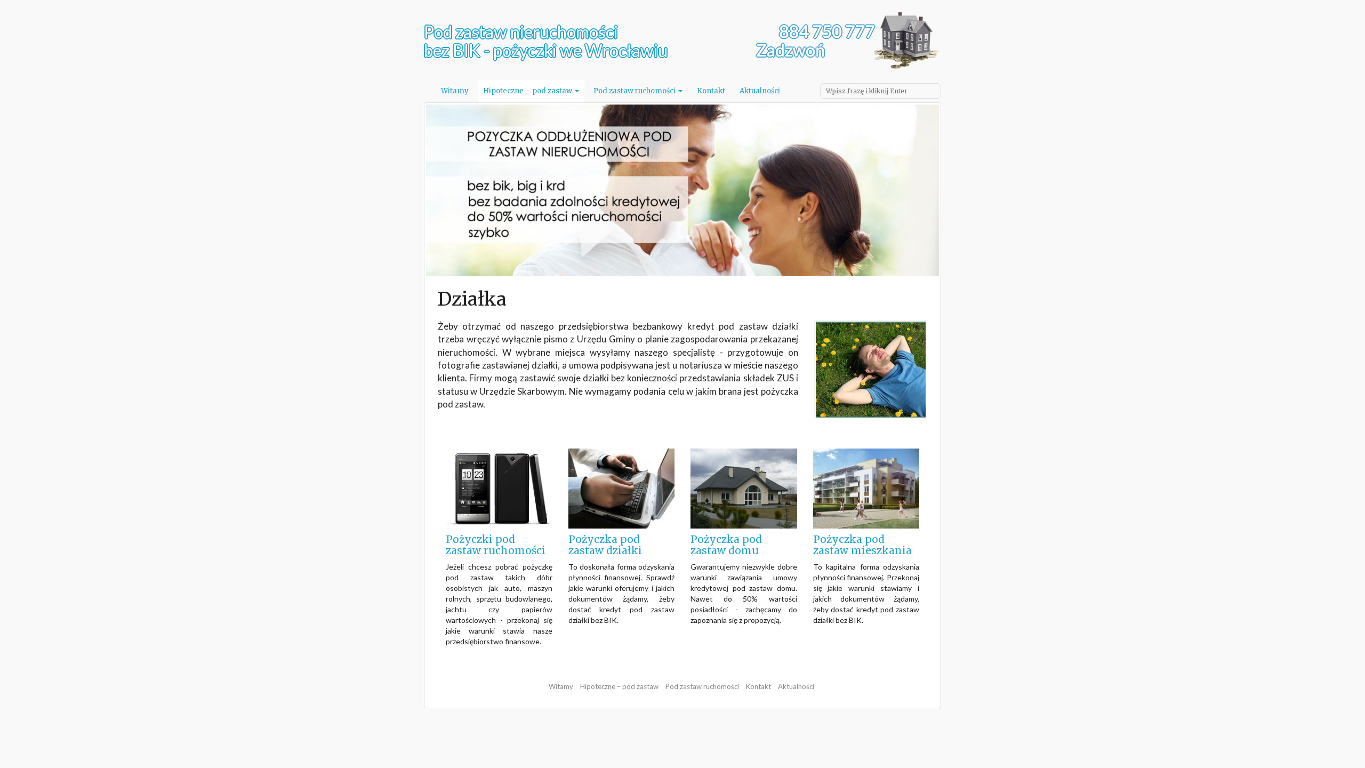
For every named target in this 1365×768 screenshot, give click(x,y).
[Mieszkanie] (866, 487)
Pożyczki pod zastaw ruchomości (495, 545)
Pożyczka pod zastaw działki (605, 545)
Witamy (455, 90)
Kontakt (711, 90)
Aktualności (760, 90)
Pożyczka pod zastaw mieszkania (862, 545)
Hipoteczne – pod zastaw (528, 90)
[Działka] (621, 487)
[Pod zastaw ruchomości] (499, 487)
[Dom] (743, 487)
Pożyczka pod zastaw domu (726, 545)
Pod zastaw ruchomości (635, 90)
